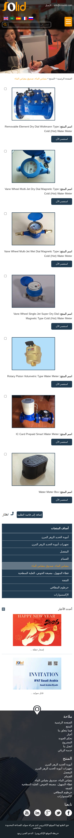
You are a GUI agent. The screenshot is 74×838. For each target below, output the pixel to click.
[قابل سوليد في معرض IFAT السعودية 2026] (37, 674)
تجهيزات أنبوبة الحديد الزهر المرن (50, 544)
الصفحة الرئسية (64, 78)
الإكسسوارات (61, 594)
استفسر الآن (62, 139)
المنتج (52, 78)
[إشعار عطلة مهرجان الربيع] (37, 630)
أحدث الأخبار (65, 608)
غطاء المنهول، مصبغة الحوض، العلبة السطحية (43, 573)
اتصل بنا (67, 746)
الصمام (65, 558)
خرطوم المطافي (59, 587)
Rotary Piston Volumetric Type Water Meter (33, 376)
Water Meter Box (49, 491)
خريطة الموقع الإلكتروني (47, 833)
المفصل (64, 551)
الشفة (65, 580)
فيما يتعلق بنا (65, 730)
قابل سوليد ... (37, 693)
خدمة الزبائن (65, 750)
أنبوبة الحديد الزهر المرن (55, 537)
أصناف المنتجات (60, 528)
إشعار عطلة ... (37, 649)
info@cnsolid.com (63, 5)
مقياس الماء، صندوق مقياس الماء (31, 78)
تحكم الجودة (65, 738)
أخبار (69, 734)
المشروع (67, 742)
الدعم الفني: (27, 833)
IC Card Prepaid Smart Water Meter (37, 434)
